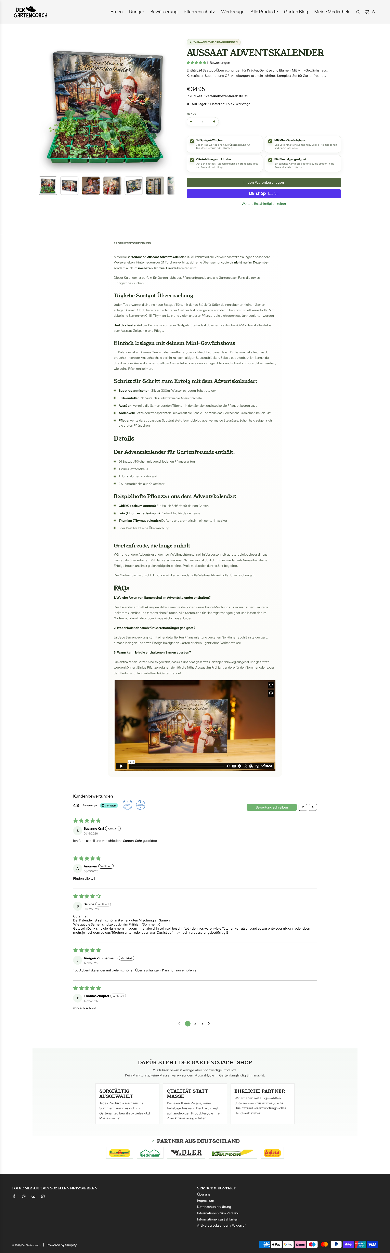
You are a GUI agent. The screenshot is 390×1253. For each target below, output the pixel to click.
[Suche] (357, 11)
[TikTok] (42, 1196)
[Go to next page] (210, 1023)
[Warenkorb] (366, 11)
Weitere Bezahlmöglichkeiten (264, 204)
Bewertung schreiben (272, 807)
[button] (42, 104)
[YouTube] (33, 1196)
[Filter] (303, 807)
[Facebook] (14, 1196)
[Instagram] (23, 1196)
